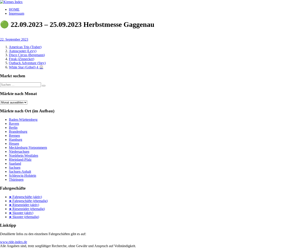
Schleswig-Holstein (22, 175)
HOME (14, 9)
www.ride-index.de (13, 242)
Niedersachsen (19, 151)
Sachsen (14, 167)
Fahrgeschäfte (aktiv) (27, 197)
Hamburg (15, 139)
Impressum (16, 13)
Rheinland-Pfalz (20, 159)
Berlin (13, 127)
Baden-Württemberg (23, 119)
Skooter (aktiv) (22, 213)
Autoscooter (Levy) (22, 51)
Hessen (14, 143)
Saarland (15, 163)
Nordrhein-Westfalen (23, 155)
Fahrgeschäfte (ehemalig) (30, 201)
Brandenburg (18, 131)
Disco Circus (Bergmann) (27, 55)
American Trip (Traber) (25, 47)
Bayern (14, 123)
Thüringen (16, 179)
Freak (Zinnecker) (21, 59)
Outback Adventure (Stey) (27, 63)
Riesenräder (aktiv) (25, 205)
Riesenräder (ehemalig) (28, 209)
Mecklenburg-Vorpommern (28, 147)
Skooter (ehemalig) (25, 217)
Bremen (14, 135)
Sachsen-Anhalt (20, 171)
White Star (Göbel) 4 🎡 (26, 67)
